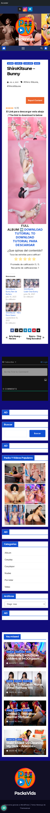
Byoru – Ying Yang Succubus (33, 337)
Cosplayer (28, 63)
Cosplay (18, 63)
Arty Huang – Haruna (15, 337)
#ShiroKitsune (14, 86)
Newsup (39, 805)
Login (45, 362)
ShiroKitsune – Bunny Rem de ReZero (11, 291)
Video (7, 587)
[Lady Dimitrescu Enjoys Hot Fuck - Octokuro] (15, 494)
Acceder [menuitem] (4, 3)
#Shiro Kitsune (31, 82)
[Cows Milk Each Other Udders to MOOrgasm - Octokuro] (35, 494)
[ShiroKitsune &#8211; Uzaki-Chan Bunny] (31, 283)
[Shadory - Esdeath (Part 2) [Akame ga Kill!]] (15, 515)
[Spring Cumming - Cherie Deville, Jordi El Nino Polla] (15, 473)
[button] (42, 48)
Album (10, 63)
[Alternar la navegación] (23, 48)
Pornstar (9, 580)
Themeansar (25, 808)
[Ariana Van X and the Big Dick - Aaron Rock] (35, 515)
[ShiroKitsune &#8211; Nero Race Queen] (13, 307)
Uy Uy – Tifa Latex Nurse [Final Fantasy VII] (24, 686)
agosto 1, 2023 (16, 663)
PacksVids (25, 39)
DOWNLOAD (33, 229)
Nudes (37, 63)
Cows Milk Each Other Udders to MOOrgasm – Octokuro (23, 658)
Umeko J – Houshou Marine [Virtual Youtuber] (21, 717)
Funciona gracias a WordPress (17, 805)
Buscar (8, 424)
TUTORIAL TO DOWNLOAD (25, 235)
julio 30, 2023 (16, 751)
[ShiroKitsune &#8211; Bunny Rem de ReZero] (13, 283)
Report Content (35, 100)
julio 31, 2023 (15, 692)
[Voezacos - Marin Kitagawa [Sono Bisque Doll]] (35, 473)
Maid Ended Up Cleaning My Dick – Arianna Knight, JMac (25, 746)
